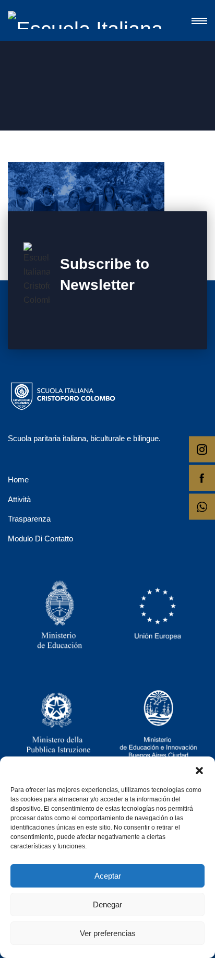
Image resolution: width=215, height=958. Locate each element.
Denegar (107, 904)
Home (18, 479)
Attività (19, 499)
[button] (199, 769)
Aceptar (107, 875)
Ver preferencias (108, 933)
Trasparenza (29, 518)
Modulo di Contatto (40, 538)
